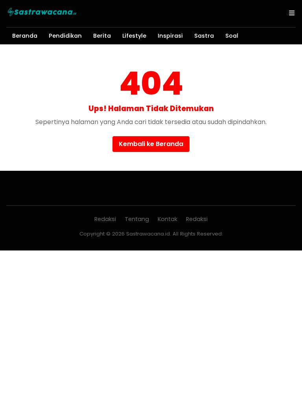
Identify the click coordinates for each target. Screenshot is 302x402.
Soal (231, 36)
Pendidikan (65, 36)
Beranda (24, 36)
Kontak (167, 219)
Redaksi (105, 219)
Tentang (137, 219)
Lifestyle (134, 36)
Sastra (204, 36)
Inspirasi (170, 36)
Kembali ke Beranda (151, 143)
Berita (102, 36)
